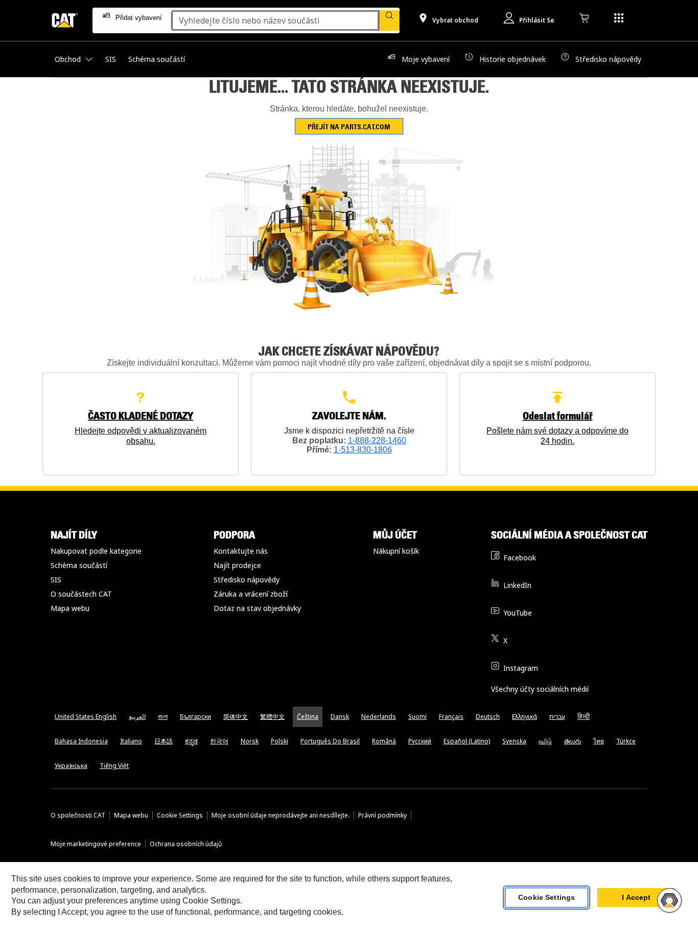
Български (195, 716)
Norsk (250, 741)
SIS (56, 579)
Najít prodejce (237, 565)
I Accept (636, 898)
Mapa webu (70, 608)
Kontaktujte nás (241, 551)
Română (384, 741)
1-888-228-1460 (377, 440)
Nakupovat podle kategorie (96, 551)
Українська (71, 765)
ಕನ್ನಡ (191, 741)
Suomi (417, 716)
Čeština (307, 716)
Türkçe (626, 741)
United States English (86, 716)
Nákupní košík (396, 551)
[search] (389, 20)
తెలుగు (572, 741)
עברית (557, 716)
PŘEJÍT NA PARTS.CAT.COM (349, 126)
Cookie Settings (180, 815)
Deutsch (488, 716)
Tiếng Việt (114, 765)
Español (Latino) (467, 741)
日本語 (163, 741)
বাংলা (163, 716)
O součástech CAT (81, 594)
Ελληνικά (524, 716)
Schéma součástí (79, 565)
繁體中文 (272, 716)
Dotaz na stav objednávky (257, 608)
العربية (137, 716)
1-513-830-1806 (363, 449)
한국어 (219, 741)
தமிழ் (545, 741)
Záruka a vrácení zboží (251, 594)
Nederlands (378, 716)
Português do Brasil (330, 741)
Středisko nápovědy (247, 579)
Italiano (131, 741)
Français (451, 716)
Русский (419, 741)
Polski (279, 741)
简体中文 (235, 716)
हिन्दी (583, 716)
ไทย (598, 741)
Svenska (514, 741)
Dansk (340, 716)
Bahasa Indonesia (81, 741)
